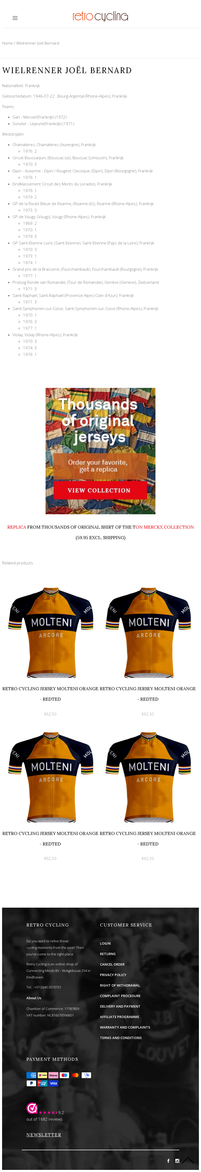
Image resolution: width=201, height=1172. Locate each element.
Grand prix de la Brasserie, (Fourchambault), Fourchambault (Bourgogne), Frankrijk (85, 269)
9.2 (61, 1112)
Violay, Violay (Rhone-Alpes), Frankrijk (45, 334)
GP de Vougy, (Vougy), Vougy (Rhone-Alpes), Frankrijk (59, 216)
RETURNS (108, 953)
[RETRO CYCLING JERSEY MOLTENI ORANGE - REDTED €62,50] (50, 582)
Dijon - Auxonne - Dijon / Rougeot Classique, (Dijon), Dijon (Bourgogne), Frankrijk (83, 170)
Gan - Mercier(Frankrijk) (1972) (40, 117)
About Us (33, 998)
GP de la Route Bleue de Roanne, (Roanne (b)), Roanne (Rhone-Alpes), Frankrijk (83, 203)
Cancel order (112, 964)
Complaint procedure (120, 995)
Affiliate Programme (119, 1016)
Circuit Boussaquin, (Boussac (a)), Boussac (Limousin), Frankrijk (68, 157)
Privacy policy (113, 974)
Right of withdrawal (120, 985)
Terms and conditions (121, 1037)
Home (7, 43)
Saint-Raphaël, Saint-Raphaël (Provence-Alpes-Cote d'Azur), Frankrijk (73, 295)
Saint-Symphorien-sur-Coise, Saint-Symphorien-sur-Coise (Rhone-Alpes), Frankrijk (85, 308)
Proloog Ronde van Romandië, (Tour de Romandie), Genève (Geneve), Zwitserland (86, 282)
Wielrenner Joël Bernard (37, 43)
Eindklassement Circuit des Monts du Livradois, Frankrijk (62, 183)
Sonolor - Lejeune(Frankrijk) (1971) (43, 123)
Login (105, 943)
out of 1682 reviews (44, 1119)
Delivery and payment (120, 1006)
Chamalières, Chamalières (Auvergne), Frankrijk (54, 144)
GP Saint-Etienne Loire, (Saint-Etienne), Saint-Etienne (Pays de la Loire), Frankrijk (83, 242)
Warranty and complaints (125, 1027)
